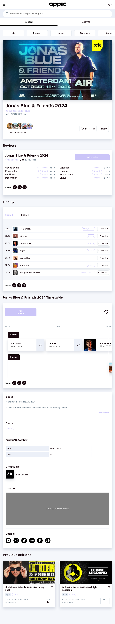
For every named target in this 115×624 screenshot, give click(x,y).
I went (104, 129)
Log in (109, 5)
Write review (92, 157)
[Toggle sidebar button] (4, 4)
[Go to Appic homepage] (57, 4)
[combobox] (57, 13)
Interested (89, 129)
